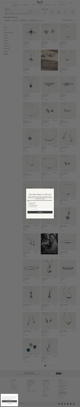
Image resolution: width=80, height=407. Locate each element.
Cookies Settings (9, 403)
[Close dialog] (53, 190)
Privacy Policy (9, 399)
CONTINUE (40, 212)
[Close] (17, 395)
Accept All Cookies (9, 401)
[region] (9, 400)
